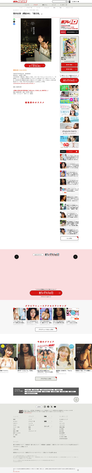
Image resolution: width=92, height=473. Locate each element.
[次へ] (76, 359)
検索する (66, 1)
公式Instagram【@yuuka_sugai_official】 (23, 83)
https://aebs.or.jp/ (28, 412)
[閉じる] (78, 470)
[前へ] (16, 359)
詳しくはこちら (16, 471)
